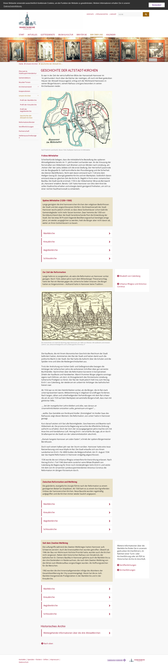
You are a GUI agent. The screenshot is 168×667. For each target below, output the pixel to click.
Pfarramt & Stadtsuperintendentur (28, 72)
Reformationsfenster (27, 122)
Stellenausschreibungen (27, 137)
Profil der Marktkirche (28, 100)
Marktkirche (49, 233)
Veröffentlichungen (26, 127)
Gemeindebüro (24, 78)
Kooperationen (24, 91)
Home (21, 64)
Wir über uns (96, 34)
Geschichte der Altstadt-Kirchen (26, 117)
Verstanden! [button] (156, 5)
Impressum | (55, 659)
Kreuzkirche (49, 241)
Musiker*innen (24, 82)
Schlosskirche (50, 258)
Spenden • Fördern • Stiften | (38, 659)
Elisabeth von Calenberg (130, 276)
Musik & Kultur (65, 34)
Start (21, 34)
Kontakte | (23, 659)
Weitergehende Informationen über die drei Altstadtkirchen (71, 632)
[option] (84, 49)
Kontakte (90, 14)
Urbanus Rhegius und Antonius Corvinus (132, 285)
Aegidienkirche (50, 250)
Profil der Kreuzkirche (28, 105)
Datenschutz (23, 662)
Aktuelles (32, 34)
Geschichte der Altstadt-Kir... (51, 64)
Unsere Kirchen (31, 64)
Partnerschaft (24, 131)
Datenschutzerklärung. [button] (13, 6)
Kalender (110, 34)
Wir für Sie (82, 34)
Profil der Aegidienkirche (25, 110)
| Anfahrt (112, 14)
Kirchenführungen (127, 570)
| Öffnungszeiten (101, 14)
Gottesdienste (48, 34)
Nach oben (48, 643)
